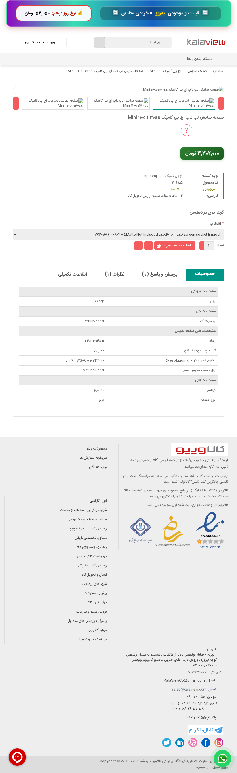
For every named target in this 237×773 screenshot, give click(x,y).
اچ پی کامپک (172, 71)
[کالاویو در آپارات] (192, 743)
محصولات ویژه (96, 449)
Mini (153, 71)
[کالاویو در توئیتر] (166, 743)
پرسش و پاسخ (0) (159, 274)
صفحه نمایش (197, 71)
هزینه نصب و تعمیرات (92, 639)
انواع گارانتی (98, 501)
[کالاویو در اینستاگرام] (218, 743)
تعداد (220, 245)
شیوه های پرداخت (94, 584)
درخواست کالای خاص (92, 556)
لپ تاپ (218, 71)
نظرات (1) (114, 274)
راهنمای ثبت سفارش (92, 565)
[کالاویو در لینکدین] (179, 743)
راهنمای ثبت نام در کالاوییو (88, 528)
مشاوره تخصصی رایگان (91, 538)
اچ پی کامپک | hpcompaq (164, 176)
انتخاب (215, 223)
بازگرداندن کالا (97, 602)
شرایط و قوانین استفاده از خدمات (83, 510)
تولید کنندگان (98, 467)
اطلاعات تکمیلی (72, 274)
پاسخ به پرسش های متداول (87, 621)
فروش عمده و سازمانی (91, 612)
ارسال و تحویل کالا (94, 575)
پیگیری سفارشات (95, 593)
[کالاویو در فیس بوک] (205, 743)
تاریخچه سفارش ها (93, 458)
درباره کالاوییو (97, 630)
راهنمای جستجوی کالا (92, 547)
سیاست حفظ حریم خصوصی (87, 519)
